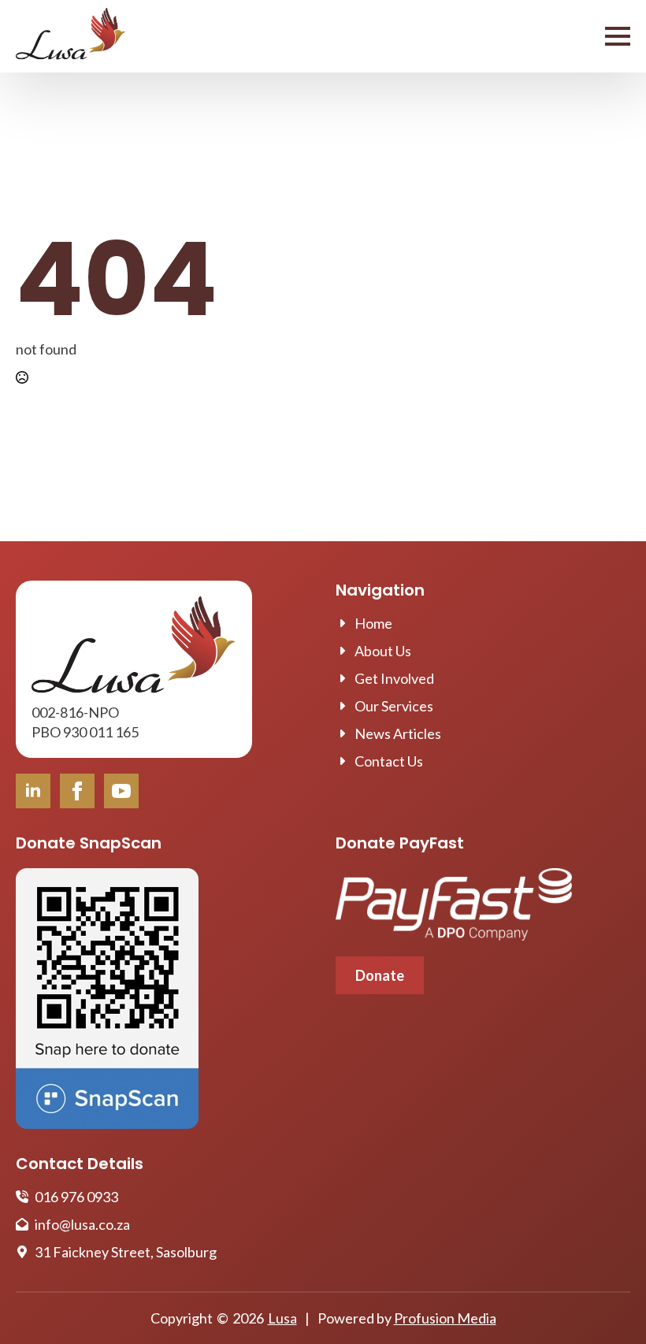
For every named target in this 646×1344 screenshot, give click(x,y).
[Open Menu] (617, 36)
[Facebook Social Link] (77, 791)
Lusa (282, 1318)
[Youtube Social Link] (121, 791)
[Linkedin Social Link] (33, 791)
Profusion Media (445, 1318)
